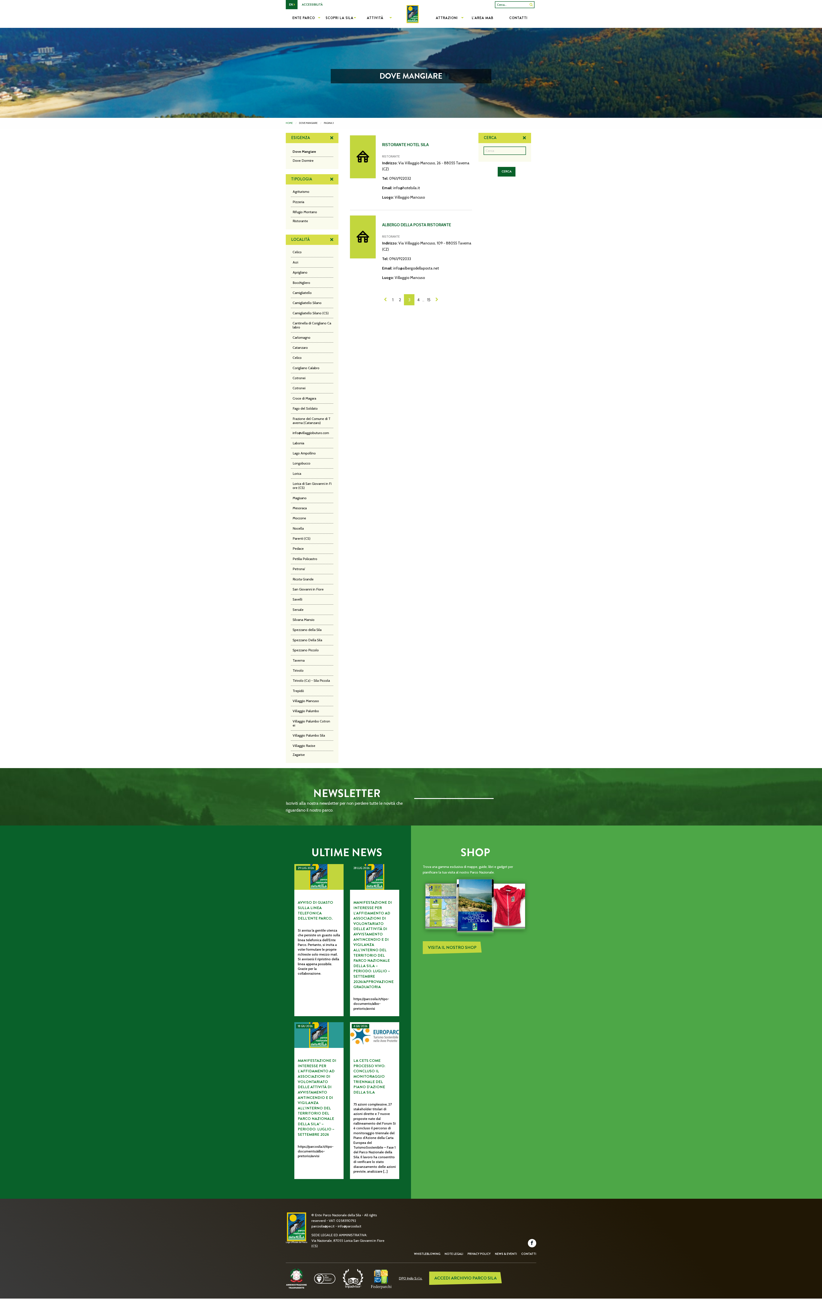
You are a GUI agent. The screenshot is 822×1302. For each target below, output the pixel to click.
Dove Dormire (303, 161)
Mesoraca (300, 508)
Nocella (298, 528)
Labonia (298, 443)
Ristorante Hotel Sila (405, 144)
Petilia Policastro (305, 559)
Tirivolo (298, 670)
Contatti (528, 1254)
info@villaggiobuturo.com (311, 433)
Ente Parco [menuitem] (303, 17)
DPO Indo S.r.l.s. (410, 1278)
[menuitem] (411, 18)
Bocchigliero (301, 283)
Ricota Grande (303, 579)
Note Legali (454, 1254)
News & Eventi (506, 1254)
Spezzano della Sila (307, 630)
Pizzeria (298, 202)
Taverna (299, 660)
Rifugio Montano (305, 212)
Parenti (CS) (301, 538)
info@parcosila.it (349, 1226)
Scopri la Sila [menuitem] (339, 17)
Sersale (298, 610)
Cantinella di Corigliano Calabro (312, 325)
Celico (297, 252)
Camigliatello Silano (307, 303)
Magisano (300, 498)
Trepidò (298, 691)
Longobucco (301, 463)
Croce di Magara (304, 398)
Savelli (297, 599)
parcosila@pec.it (323, 1226)
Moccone (299, 518)
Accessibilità (312, 4)
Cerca (490, 138)
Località (300, 239)
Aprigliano (300, 272)
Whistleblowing (427, 1254)
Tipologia (301, 179)
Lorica (297, 474)
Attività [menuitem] (375, 17)
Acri (295, 262)
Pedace (298, 549)
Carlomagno (301, 338)
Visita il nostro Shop (452, 947)
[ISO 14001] (324, 1278)
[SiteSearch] (531, 4)
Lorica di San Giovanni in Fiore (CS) (312, 486)
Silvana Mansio (303, 620)
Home (289, 122)
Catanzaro (300, 348)
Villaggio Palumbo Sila (309, 735)
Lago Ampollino (304, 453)
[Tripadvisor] (353, 1278)
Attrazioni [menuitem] (447, 17)
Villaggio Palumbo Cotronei (311, 723)
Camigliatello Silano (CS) (311, 313)
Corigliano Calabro (306, 368)
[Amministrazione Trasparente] (296, 1278)
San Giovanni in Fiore (308, 589)
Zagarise (299, 755)
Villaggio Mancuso (306, 701)
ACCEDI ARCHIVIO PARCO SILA (465, 1278)
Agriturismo (301, 192)
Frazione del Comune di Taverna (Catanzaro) (312, 421)
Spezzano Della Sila (307, 640)
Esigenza (300, 138)
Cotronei (299, 378)
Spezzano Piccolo (306, 650)
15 (428, 299)
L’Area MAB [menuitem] (482, 17)
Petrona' (299, 569)
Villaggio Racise (304, 746)
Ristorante (300, 221)
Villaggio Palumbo (306, 711)
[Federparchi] (381, 1278)
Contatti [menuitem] (518, 17)
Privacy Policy (479, 1254)
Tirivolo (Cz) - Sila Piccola (311, 681)
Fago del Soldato (305, 408)
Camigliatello (302, 293)
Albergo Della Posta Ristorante (416, 224)
